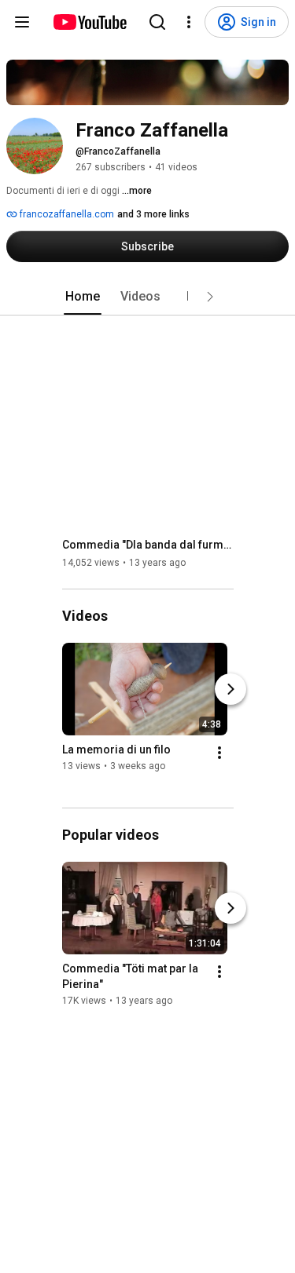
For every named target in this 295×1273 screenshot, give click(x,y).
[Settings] (188, 22)
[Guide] (22, 22)
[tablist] (148, 297)
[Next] (230, 689)
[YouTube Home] (89, 22)
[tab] (82, 297)
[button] (210, 297)
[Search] (157, 22)
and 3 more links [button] (153, 214)
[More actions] (219, 752)
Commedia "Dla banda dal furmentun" (148, 544)
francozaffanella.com (65, 214)
